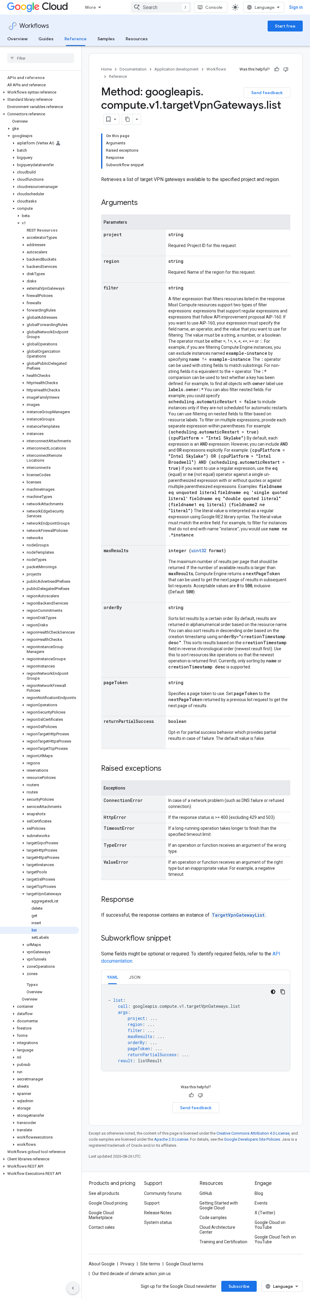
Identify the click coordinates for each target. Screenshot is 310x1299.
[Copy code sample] (283, 992)
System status (158, 1222)
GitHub (206, 1193)
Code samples (213, 1217)
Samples (106, 38)
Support (152, 1203)
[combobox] (161, 7)
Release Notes (158, 1212)
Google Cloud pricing (108, 1203)
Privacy (127, 1263)
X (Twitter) (265, 1212)
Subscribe (239, 1286)
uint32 (198, 550)
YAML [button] (112, 977)
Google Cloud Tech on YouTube (275, 1239)
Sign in (296, 7)
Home (106, 69)
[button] (39, 92)
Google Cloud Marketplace (101, 1215)
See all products (104, 1193)
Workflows (34, 26)
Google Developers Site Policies (252, 1139)
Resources (137, 38)
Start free (285, 26)
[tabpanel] (195, 1027)
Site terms (150, 1263)
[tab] (112, 977)
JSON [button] (134, 977)
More (90, 7)
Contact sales (102, 1227)
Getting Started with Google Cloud (219, 1205)
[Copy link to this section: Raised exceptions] (167, 769)
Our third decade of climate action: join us (131, 1273)
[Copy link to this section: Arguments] (144, 203)
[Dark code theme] (273, 992)
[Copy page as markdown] (127, 119)
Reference (75, 38)
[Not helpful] (285, 69)
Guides (46, 38)
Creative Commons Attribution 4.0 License (252, 1133)
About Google (102, 1263)
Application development (176, 69)
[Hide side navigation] (73, 1288)
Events (261, 1203)
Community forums (163, 1193)
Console (214, 7)
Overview (17, 38)
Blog (259, 1193)
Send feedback (267, 92)
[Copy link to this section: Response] (140, 900)
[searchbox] (40, 58)
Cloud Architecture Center (217, 1230)
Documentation (133, 69)
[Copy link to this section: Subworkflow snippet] (177, 938)
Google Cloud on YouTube (270, 1225)
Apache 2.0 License (171, 1139)
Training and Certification (223, 1241)
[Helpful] (276, 69)
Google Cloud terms (184, 1263)
